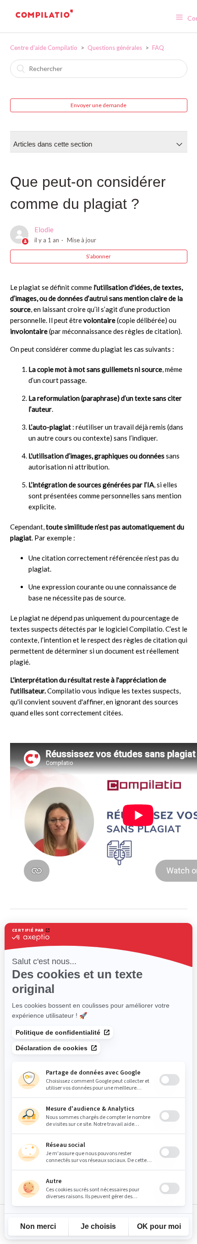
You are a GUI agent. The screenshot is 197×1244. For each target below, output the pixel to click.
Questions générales (115, 47)
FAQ (158, 47)
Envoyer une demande (98, 105)
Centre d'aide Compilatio (43, 47)
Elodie (44, 229)
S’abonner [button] (98, 256)
